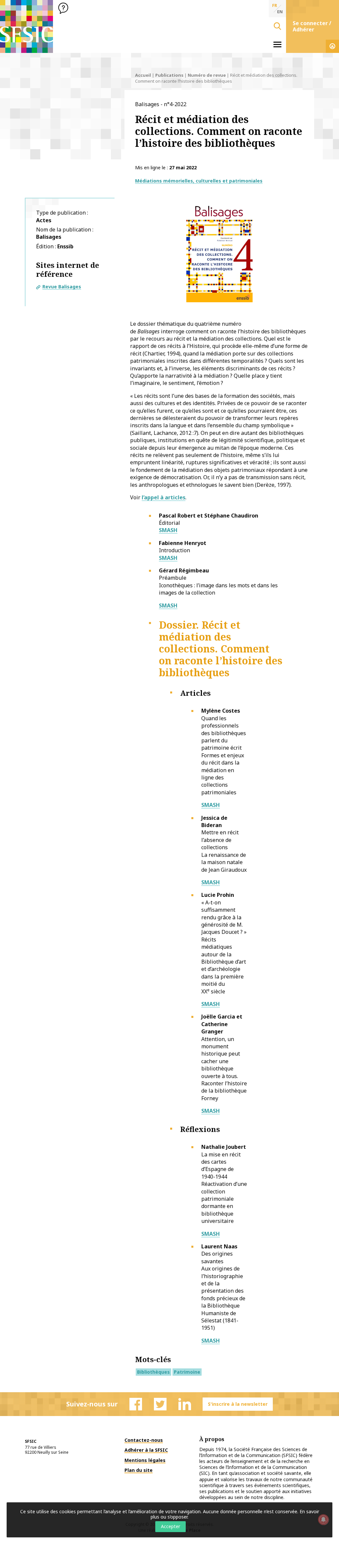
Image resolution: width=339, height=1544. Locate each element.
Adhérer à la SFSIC (146, 1450)
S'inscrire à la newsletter (237, 1404)
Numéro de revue (207, 75)
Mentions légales (145, 1460)
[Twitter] (160, 1404)
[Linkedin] (184, 1404)
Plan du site (138, 1470)
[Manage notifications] (323, 1519)
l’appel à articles (163, 497)
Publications (169, 75)
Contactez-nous (143, 1440)
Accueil (143, 75)
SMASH (168, 530)
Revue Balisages (61, 286)
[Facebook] (135, 1404)
